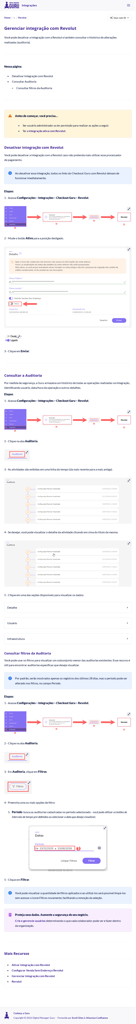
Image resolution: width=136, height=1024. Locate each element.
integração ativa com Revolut (47, 131)
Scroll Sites (77, 1017)
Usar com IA (120, 17)
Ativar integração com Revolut (31, 959)
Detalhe (12, 603)
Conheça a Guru (21, 1013)
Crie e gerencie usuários (30, 915)
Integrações (29, 5)
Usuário (12, 618)
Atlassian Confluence (97, 1017)
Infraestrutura (16, 634)
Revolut (22, 17)
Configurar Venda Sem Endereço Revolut (37, 965)
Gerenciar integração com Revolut (33, 970)
